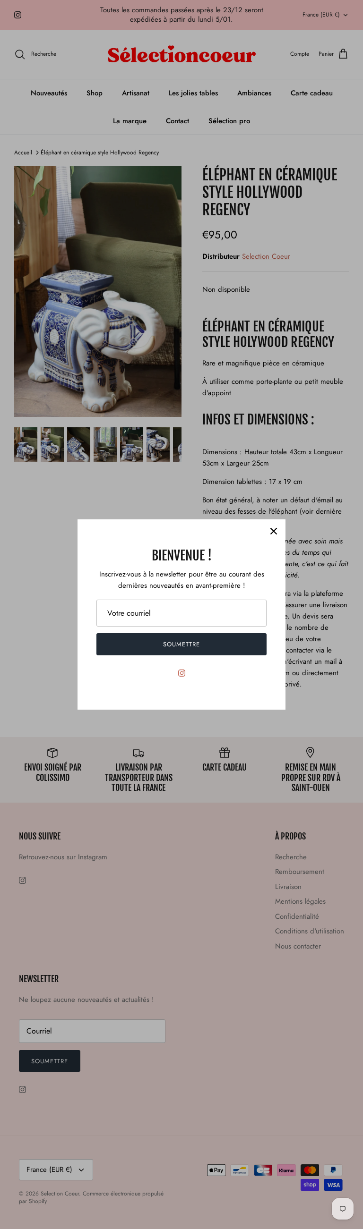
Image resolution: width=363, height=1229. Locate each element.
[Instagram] (181, 673)
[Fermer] (273, 531)
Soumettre (181, 644)
